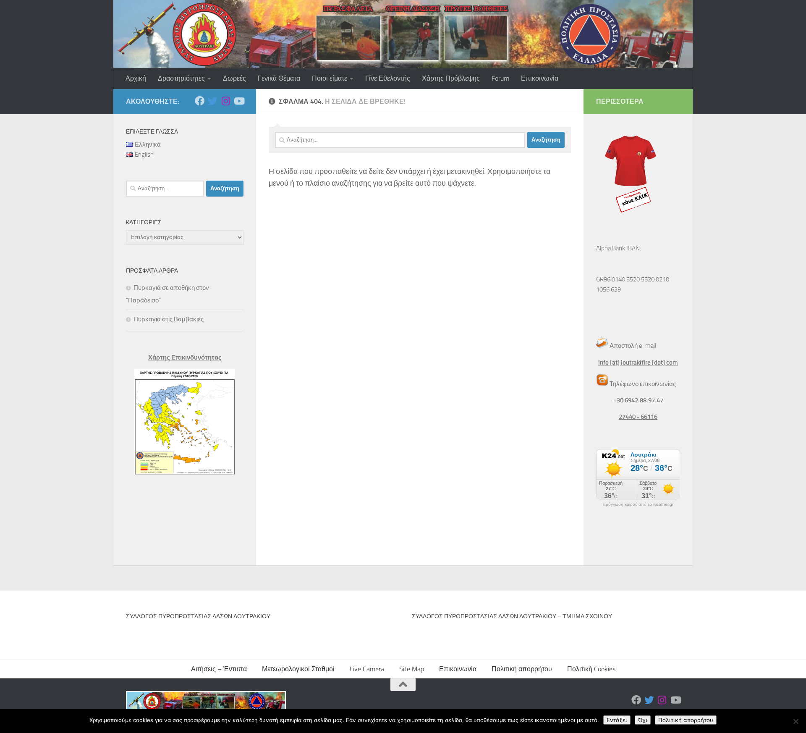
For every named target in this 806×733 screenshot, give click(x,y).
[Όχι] (795, 721)
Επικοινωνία (539, 78)
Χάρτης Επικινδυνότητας (185, 357)
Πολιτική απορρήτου (522, 669)
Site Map (411, 669)
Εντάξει (617, 720)
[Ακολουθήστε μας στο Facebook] (199, 101)
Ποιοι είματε (329, 78)
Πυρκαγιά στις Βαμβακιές (168, 319)
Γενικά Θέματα (279, 78)
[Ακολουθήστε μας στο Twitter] (212, 101)
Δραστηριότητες (181, 78)
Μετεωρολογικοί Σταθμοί (298, 669)
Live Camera (367, 669)
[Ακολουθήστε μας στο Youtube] (238, 101)
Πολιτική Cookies (591, 669)
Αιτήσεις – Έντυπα (219, 669)
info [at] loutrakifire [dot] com (638, 362)
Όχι (642, 720)
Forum (500, 78)
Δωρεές (234, 78)
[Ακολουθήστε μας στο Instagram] (225, 101)
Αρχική (136, 78)
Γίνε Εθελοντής (387, 78)
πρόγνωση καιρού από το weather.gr (638, 504)
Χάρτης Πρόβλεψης (451, 78)
